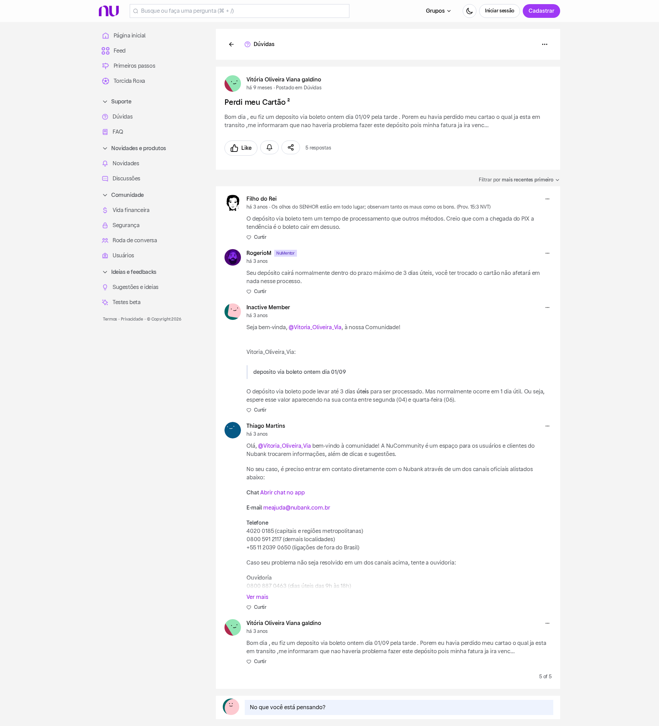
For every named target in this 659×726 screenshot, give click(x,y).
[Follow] (269, 147)
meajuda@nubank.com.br (296, 508)
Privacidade (132, 319)
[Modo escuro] (469, 11)
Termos (110, 319)
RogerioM (258, 253)
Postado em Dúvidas (298, 88)
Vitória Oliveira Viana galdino (283, 79)
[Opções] (545, 44)
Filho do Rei (261, 199)
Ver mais (257, 597)
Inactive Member (268, 307)
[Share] (290, 147)
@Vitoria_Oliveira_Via (315, 327)
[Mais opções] (547, 199)
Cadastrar (541, 11)
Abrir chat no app (282, 492)
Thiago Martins (265, 426)
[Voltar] (231, 44)
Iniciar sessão (499, 11)
